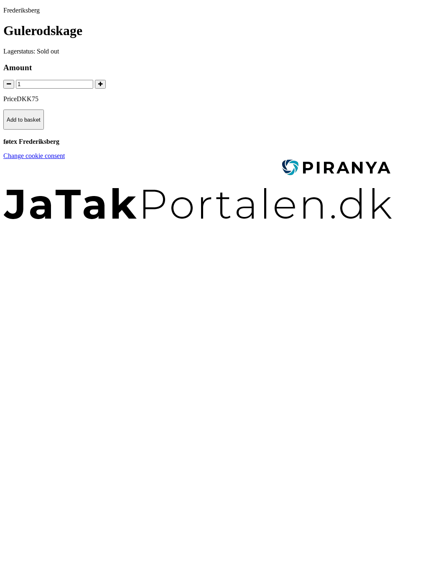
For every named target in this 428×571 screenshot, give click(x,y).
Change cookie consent (34, 155)
